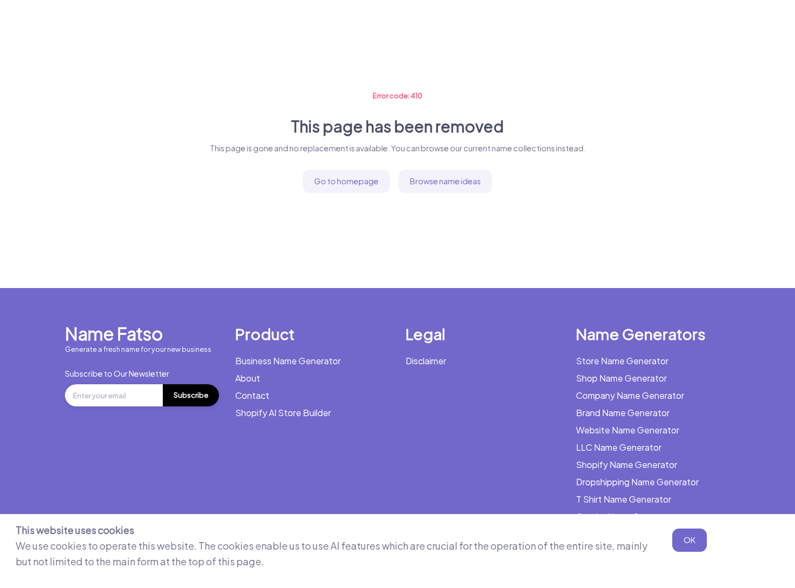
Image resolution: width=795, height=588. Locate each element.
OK (689, 540)
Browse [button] (513, 24)
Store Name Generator (622, 360)
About (247, 378)
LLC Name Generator (618, 447)
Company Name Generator (630, 395)
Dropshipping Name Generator (637, 481)
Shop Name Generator (621, 378)
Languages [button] (581, 24)
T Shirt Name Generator (623, 499)
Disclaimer (426, 360)
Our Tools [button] (449, 24)
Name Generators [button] (249, 24)
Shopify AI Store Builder (283, 412)
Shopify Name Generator (626, 464)
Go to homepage (346, 181)
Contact (252, 395)
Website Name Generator (627, 430)
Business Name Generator (140, 24)
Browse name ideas (445, 181)
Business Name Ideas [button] (357, 24)
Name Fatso (114, 333)
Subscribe (191, 395)
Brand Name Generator (623, 412)
